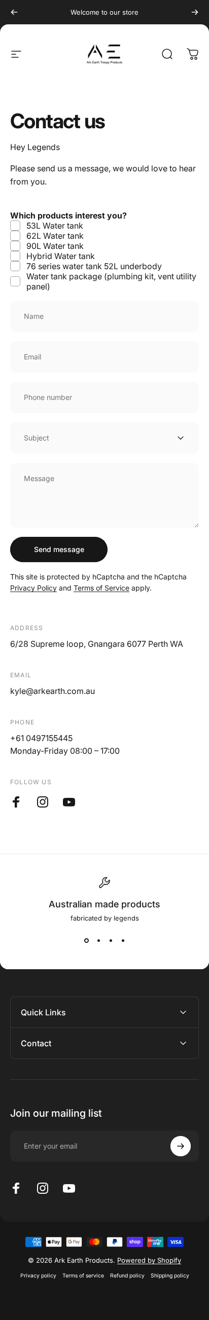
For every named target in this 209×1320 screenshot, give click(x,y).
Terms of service (83, 1275)
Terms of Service (101, 587)
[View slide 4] (123, 940)
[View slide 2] (98, 940)
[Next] (195, 12)
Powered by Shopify (149, 1260)
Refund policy (127, 1275)
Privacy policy (38, 1275)
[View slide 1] (86, 940)
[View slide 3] (110, 940)
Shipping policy (170, 1275)
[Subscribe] (180, 1146)
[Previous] (14, 12)
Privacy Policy (33, 587)
